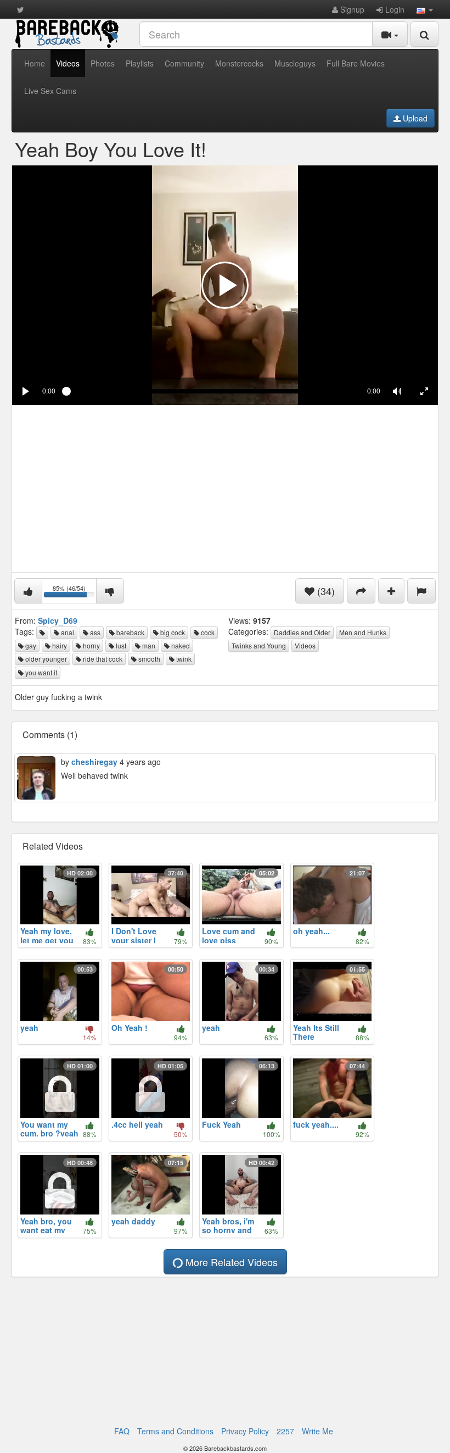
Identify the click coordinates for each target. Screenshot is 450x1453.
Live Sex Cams (50, 90)
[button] (424, 9)
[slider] (211, 391)
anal (66, 632)
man (147, 645)
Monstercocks (239, 63)
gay (30, 645)
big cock (172, 632)
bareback (129, 632)
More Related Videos (230, 1262)
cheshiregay (94, 761)
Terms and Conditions (175, 1431)
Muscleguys (295, 63)
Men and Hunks (362, 632)
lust (120, 645)
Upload (414, 118)
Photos (103, 63)
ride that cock (101, 658)
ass (94, 632)
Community (184, 63)
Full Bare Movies (356, 63)
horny (90, 645)
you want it (40, 672)
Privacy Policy (245, 1431)
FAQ (122, 1431)
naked (180, 645)
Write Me (317, 1431)
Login (393, 9)
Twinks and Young (259, 645)
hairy (58, 645)
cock (207, 632)
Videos (68, 63)
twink (183, 658)
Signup (351, 9)
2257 (285, 1431)
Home (34, 63)
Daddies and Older (302, 632)
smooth (148, 658)
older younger (45, 658)
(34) (324, 591)
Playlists (140, 63)
